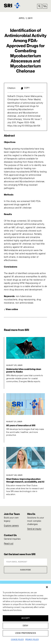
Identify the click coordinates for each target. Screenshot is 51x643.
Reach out (8, 543)
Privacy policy (32, 639)
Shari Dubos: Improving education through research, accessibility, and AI (25, 480)
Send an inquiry (34, 529)
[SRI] (12, 5)
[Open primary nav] (45, 6)
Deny (25, 626)
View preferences (25, 633)
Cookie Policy (17, 639)
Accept (25, 618)
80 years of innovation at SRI (20, 425)
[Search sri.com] (39, 6)
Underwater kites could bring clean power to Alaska (23, 370)
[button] (47, 587)
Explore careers (11, 525)
